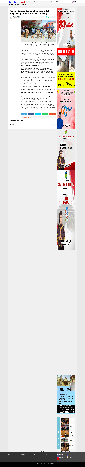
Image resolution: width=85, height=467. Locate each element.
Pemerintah (17, 4)
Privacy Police (42, 463)
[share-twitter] (46, 17)
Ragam (12, 4)
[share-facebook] (43, 17)
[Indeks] (73, 2)
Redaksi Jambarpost (35, 463)
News (23, 4)
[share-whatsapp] (48, 17)
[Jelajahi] (83, 2)
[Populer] (76, 2)
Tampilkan (53, 124)
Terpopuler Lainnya (66, 449)
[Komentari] (52, 114)
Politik (26, 4)
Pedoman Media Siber (50, 463)
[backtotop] (42, 452)
